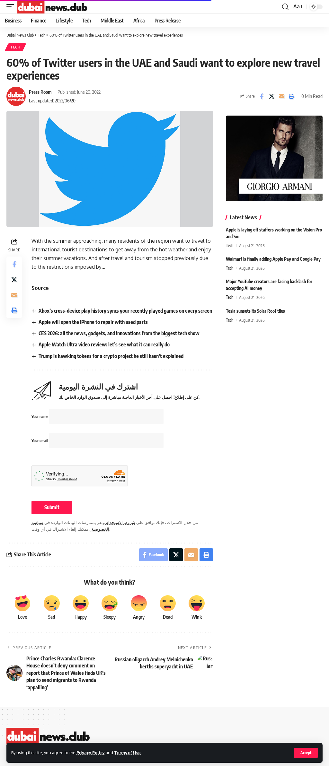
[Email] (281, 96)
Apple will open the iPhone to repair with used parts (93, 322)
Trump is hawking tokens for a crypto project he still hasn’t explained (111, 356)
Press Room (40, 92)
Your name (40, 416)
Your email (40, 440)
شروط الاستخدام (120, 522)
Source (40, 288)
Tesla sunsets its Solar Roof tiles (255, 311)
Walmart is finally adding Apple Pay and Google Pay (273, 259)
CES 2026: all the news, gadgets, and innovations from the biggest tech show (119, 333)
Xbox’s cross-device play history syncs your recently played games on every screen (125, 311)
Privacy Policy (90, 752)
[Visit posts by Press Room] (16, 96)
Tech (15, 47)
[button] (306, 753)
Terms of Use (127, 752)
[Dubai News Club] (52, 6)
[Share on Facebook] (261, 96)
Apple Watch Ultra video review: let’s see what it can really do (104, 344)
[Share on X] (271, 96)
